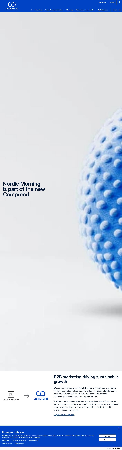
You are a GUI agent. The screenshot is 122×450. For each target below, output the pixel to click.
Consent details (7, 443)
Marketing (69, 10)
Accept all (107, 436)
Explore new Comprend (64, 415)
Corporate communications (54, 10)
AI (31, 10)
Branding (38, 10)
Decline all (107, 440)
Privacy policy (19, 443)
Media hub (102, 2)
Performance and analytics (85, 10)
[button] (116, 10)
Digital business (103, 10)
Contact (112, 2)
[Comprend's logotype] (11, 6)
